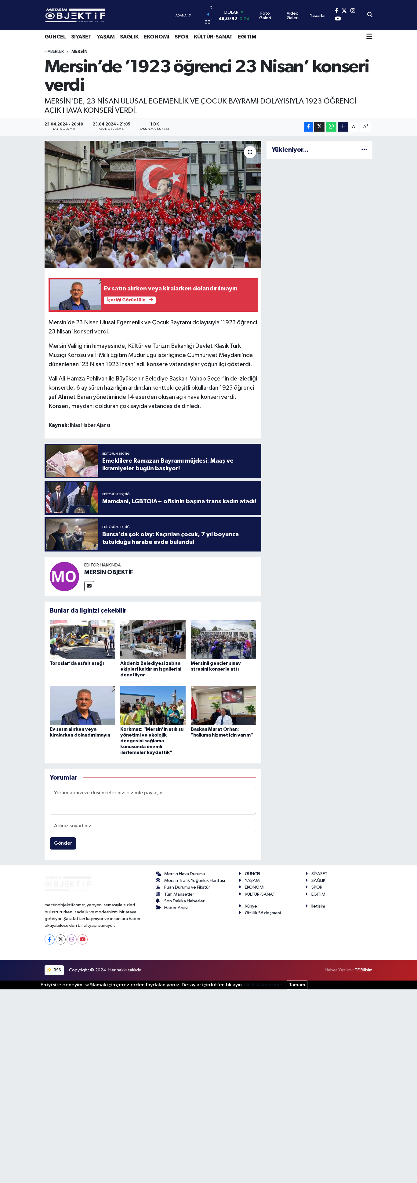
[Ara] (369, 15)
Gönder (63, 843)
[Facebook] (50, 939)
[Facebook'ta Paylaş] (308, 127)
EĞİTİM (247, 37)
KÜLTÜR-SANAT (213, 37)
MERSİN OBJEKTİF (108, 572)
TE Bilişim (363, 970)
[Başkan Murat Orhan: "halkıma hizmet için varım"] (223, 705)
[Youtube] (83, 939)
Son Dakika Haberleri (184, 901)
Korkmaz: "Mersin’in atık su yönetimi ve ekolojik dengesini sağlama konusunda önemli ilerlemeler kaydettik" (151, 741)
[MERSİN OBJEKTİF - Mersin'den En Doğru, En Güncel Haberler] (106, 15)
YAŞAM (106, 37)
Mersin (79, 51)
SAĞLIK (129, 37)
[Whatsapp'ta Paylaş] (331, 127)
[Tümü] (364, 149)
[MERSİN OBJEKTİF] (64, 576)
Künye (251, 906)
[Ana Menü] (369, 37)
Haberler (54, 51)
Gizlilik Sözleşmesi (263, 913)
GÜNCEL (55, 37)
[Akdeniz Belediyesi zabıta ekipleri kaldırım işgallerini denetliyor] (153, 639)
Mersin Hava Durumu (184, 874)
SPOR (182, 37)
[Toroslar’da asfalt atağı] (82, 639)
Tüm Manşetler (179, 894)
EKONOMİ (156, 37)
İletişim (318, 906)
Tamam (297, 985)
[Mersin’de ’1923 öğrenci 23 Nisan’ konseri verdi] (153, 204)
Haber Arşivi (176, 907)
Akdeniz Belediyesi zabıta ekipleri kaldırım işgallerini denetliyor (150, 669)
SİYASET (81, 37)
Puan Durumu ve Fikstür (187, 887)
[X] (61, 939)
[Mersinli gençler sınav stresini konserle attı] (223, 639)
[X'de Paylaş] (319, 127)
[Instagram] (72, 939)
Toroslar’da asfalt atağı (77, 663)
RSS (57, 970)
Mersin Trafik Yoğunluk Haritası (194, 880)
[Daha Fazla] (343, 127)
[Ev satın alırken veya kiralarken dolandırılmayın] (82, 705)
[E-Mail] (89, 586)
